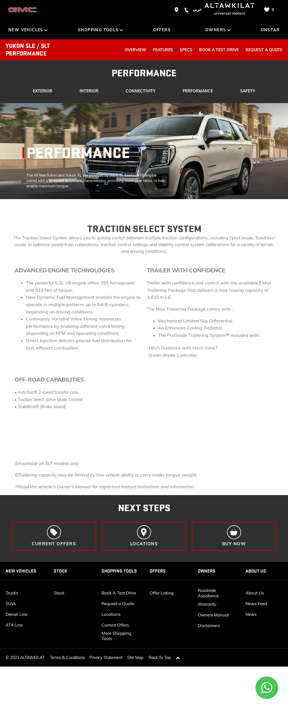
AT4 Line (14, 625)
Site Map (135, 657)
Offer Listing (162, 593)
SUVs (11, 603)
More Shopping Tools (116, 636)
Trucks (12, 593)
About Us (255, 593)
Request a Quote (118, 603)
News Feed (256, 603)
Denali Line (17, 614)
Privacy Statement (106, 657)
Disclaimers (209, 625)
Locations (111, 614)
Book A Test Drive (119, 593)
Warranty (207, 604)
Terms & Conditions (67, 657)
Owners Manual (213, 615)
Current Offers (115, 625)
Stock (59, 593)
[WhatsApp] (266, 687)
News (251, 614)
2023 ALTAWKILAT (27, 657)
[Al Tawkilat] (22, 9)
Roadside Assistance (208, 593)
